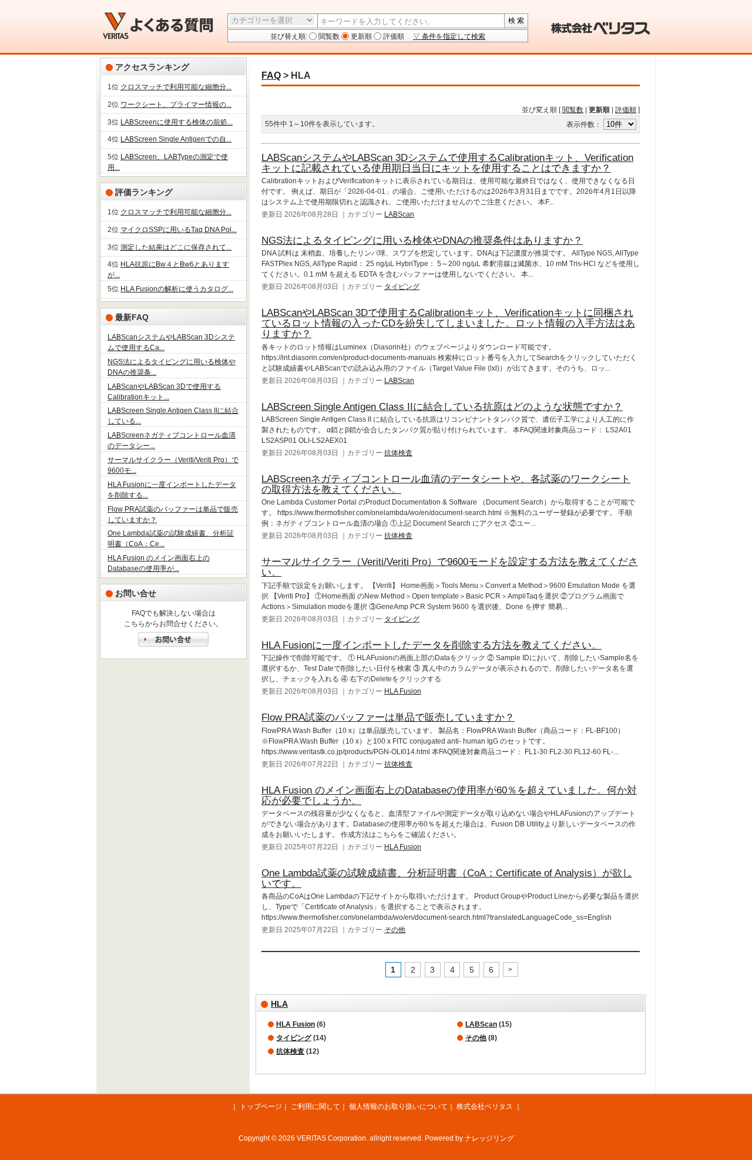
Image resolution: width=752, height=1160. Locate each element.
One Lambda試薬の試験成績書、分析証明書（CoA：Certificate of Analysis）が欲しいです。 (446, 878)
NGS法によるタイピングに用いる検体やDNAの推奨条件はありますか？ (422, 240)
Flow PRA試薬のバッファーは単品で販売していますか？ (388, 717)
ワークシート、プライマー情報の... (175, 104)
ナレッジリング (489, 1138)
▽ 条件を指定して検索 (449, 36)
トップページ (261, 1106)
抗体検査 (398, 453)
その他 (394, 930)
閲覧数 (328, 36)
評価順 (392, 36)
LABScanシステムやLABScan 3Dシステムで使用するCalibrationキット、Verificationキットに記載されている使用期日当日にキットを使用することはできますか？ (447, 163)
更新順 (360, 36)
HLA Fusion (402, 691)
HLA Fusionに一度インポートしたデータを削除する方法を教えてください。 (431, 645)
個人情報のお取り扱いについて (398, 1106)
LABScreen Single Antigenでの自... (175, 139)
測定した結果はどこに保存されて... (175, 247)
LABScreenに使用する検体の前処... (176, 122)
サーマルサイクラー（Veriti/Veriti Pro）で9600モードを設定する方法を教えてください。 (449, 567)
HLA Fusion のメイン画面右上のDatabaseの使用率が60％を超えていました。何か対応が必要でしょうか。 (449, 795)
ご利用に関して (315, 1106)
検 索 (516, 20)
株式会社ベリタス (484, 1106)
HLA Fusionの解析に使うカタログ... (176, 289)
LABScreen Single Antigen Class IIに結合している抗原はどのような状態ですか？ (442, 406)
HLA (279, 1003)
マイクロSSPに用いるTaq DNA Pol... (178, 230)
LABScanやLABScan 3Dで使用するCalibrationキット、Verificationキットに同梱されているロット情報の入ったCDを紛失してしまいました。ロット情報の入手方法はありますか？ (448, 323)
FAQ (271, 75)
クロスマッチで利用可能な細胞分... (175, 87)
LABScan (399, 214)
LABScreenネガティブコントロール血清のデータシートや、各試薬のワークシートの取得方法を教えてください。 (445, 484)
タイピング (401, 287)
